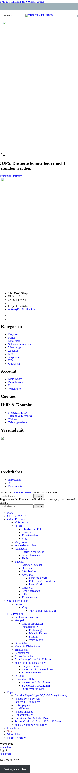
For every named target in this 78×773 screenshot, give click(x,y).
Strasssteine (21, 643)
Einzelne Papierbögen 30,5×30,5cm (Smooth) (41, 695)
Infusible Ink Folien (33, 528)
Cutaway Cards (38, 577)
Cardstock (27, 587)
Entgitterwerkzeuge (33, 551)
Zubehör (19, 561)
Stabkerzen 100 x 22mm (36, 685)
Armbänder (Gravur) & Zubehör (33, 659)
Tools (25, 558)
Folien (18, 525)
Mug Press (21, 542)
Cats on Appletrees (32, 623)
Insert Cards (36, 584)
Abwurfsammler (24, 656)
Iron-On (26, 532)
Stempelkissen (30, 626)
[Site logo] (39, 15)
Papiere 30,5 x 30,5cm (27, 698)
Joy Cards (27, 574)
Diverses (27, 568)
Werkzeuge (21, 548)
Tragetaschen (29, 597)
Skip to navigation (11, 1)
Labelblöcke (22, 708)
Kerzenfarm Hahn (25, 679)
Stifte (25, 594)
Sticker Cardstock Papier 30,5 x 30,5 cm (38, 721)
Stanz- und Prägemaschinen (30, 662)
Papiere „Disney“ (24, 711)
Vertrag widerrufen (15, 769)
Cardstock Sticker (32, 564)
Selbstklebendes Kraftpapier (31, 724)
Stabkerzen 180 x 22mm (36, 682)
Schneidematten (31, 555)
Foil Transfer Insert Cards (43, 581)
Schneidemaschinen (26, 545)
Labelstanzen (22, 652)
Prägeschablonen (31, 666)
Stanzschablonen (31, 672)
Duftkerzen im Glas (33, 688)
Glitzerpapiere (23, 705)
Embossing (35, 630)
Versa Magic (36, 639)
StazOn (33, 636)
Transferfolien (30, 535)
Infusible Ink (29, 571)
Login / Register (16, 737)
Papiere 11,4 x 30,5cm (27, 701)
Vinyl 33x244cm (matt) (42, 610)
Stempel (19, 620)
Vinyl (25, 538)
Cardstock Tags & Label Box (31, 718)
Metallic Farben (38, 633)
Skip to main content (33, 1)
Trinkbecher (21, 649)
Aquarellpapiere (24, 714)
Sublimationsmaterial (26, 617)
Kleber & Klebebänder (28, 646)
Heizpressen (21, 522)
